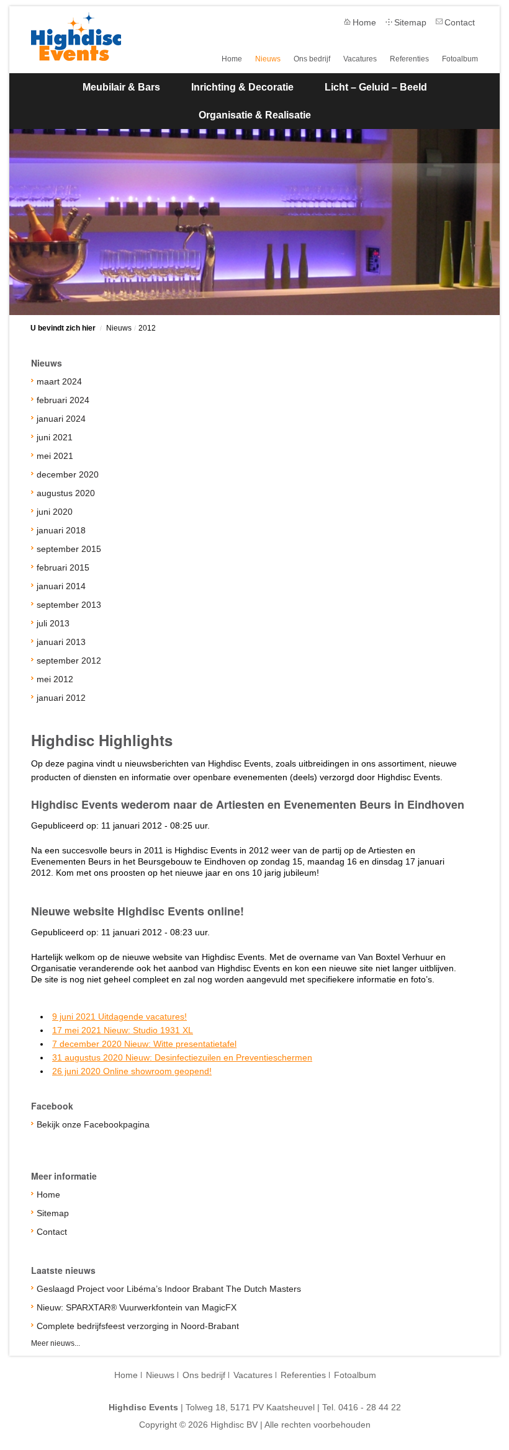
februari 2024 (63, 400)
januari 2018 (61, 530)
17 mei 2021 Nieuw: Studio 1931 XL (122, 1030)
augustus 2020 (66, 493)
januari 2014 (61, 586)
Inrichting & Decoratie (242, 87)
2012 (147, 328)
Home (364, 22)
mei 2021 (55, 456)
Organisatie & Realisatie (255, 115)
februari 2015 (63, 567)
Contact (459, 22)
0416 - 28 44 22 (369, 1407)
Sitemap (410, 22)
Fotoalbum (460, 59)
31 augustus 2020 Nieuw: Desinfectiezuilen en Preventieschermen (182, 1057)
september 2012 (69, 660)
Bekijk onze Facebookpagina (93, 1124)
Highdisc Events (76, 36)
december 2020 (68, 474)
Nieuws (268, 59)
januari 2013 (61, 642)
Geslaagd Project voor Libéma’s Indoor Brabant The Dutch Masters (169, 1289)
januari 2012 (61, 698)
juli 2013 (53, 623)
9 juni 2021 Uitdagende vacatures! (119, 1016)
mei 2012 (55, 679)
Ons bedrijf (312, 59)
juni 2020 (55, 512)
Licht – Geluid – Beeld (376, 87)
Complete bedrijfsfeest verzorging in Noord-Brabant (138, 1326)
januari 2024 (61, 419)
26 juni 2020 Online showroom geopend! (132, 1071)
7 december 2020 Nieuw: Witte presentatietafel (144, 1044)
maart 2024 (59, 381)
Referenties (409, 59)
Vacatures (360, 59)
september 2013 (69, 605)
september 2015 (69, 549)
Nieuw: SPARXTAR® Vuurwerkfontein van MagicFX (136, 1307)
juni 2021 (55, 437)
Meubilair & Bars (121, 87)
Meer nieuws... (55, 1343)
